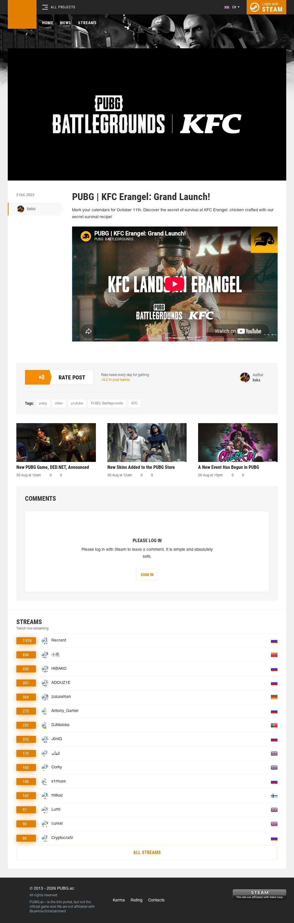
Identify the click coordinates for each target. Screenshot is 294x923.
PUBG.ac (37, 902)
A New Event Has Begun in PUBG (228, 467)
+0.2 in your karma (115, 379)
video (59, 403)
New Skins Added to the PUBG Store (141, 467)
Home (47, 22)
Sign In (147, 574)
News (65, 22)
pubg (43, 403)
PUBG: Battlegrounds (107, 403)
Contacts (156, 900)
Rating (136, 900)
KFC (134, 403)
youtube (77, 403)
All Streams (147, 852)
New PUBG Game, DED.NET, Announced (52, 467)
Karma (119, 900)
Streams (87, 22)
